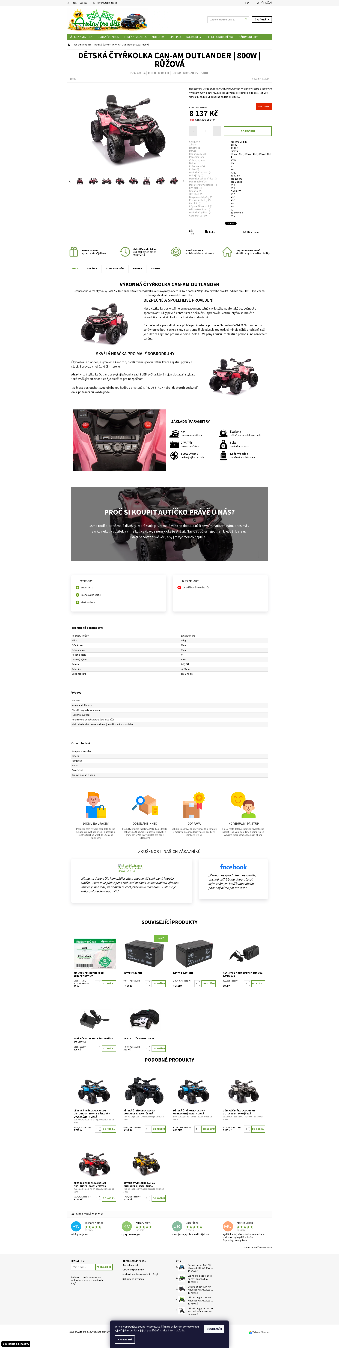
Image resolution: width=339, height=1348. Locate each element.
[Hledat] (246, 19)
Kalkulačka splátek (205, 120)
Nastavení (125, 1339)
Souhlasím (214, 1329)
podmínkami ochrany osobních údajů (87, 1281)
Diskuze (155, 268)
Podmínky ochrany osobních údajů (140, 1274)
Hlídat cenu (253, 232)
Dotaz (212, 232)
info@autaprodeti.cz (107, 2)
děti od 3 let (237, 154)
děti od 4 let (251, 154)
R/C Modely (193, 37)
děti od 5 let (264, 154)
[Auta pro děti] (118, 20)
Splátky (92, 268)
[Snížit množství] (100, 985)
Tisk (191, 234)
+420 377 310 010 (79, 2)
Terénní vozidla (135, 37)
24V (232, 163)
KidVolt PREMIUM (260, 79)
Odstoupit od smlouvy (16, 1344)
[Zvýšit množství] (100, 982)
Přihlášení (266, 2)
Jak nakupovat (130, 1265)
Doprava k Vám (115, 268)
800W (233, 160)
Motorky (158, 37)
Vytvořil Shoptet (261, 1332)
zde (182, 1330)
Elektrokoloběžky (219, 37)
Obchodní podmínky (133, 1269)
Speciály (175, 37)
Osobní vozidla (108, 37)
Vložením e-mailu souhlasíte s (87, 1280)
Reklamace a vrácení (133, 1279)
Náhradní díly (248, 37)
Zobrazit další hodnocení (257, 1247)
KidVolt (137, 268)
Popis (75, 268)
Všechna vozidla (81, 37)
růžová (234, 151)
